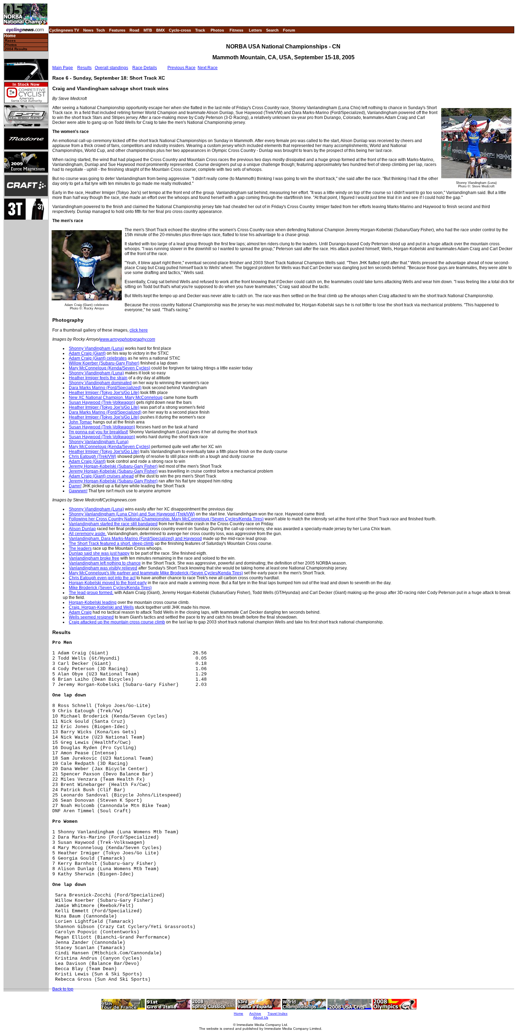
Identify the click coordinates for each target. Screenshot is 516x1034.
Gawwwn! (78, 490)
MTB (148, 30)
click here (139, 330)
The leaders (80, 548)
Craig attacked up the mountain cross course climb (117, 622)
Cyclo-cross (180, 30)
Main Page (62, 67)
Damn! (75, 485)
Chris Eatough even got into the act (102, 577)
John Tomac (80, 422)
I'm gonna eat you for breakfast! (98, 431)
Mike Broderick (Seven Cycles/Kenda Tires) (110, 587)
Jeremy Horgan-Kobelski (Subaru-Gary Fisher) (113, 466)
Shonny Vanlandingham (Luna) (98, 441)
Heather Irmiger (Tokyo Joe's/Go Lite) (104, 392)
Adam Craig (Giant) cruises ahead (101, 476)
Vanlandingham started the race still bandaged (113, 523)
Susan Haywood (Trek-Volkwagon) (102, 402)
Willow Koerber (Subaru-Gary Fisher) (104, 363)
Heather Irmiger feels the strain (98, 377)
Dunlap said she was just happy (99, 553)
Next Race (208, 67)
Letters (255, 30)
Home (10, 36)
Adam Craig (80, 612)
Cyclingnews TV (64, 30)
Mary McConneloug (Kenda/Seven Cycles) (109, 368)
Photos (217, 30)
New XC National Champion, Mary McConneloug (116, 397)
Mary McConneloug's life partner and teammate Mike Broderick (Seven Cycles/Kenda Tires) (156, 573)
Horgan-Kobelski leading (93, 602)
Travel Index (277, 1013)
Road (134, 30)
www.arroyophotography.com (127, 339)
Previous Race (181, 67)
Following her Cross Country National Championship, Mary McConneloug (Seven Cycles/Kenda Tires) (166, 518)
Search (272, 30)
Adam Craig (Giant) (87, 353)
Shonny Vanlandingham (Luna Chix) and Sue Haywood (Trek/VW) (132, 514)
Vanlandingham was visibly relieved (103, 568)
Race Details (144, 67)
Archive (255, 1013)
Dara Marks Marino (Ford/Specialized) (105, 387)
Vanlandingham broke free (94, 558)
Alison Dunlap (82, 528)
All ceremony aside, (87, 533)
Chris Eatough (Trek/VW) (92, 456)
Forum (289, 30)
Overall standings (111, 67)
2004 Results (16, 49)
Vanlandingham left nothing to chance (105, 563)
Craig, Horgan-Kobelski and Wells (101, 607)
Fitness (236, 30)
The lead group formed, (91, 592)
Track (200, 30)
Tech (100, 30)
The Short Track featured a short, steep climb (111, 543)
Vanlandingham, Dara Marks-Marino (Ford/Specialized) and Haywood (135, 538)
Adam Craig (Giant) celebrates (98, 358)
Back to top (62, 989)
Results (84, 67)
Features (117, 30)
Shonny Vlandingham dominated (100, 382)
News (88, 30)
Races (10, 40)
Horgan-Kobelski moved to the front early (108, 582)
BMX (160, 30)
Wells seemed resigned (91, 617)
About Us (260, 1017)
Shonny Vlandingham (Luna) (96, 348)
